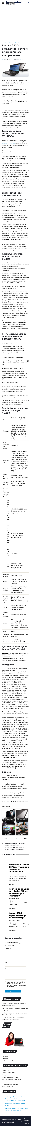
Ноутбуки (9, 42)
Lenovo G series (14, 838)
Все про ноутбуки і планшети (14, 3)
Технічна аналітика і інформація (11, 1079)
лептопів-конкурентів (8, 144)
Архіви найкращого (7, 1086)
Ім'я (6, 962)
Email (7, 969)
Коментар (8, 948)
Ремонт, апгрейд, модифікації (10, 1077)
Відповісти (12, 884)
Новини (4, 1082)
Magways (26, 1123)
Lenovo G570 (23, 838)
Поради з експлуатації (8, 1075)
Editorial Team (7, 59)
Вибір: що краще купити (9, 1072)
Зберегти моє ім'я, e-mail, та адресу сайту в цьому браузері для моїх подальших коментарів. (16, 984)
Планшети (5, 1058)
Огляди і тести (16, 42)
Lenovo (4, 42)
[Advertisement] (15, 22)
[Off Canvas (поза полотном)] (3, 3)
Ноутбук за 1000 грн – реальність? (15, 1100)
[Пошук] (28, 3)
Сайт (6, 975)
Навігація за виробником (9, 1061)
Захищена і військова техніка (10, 1084)
